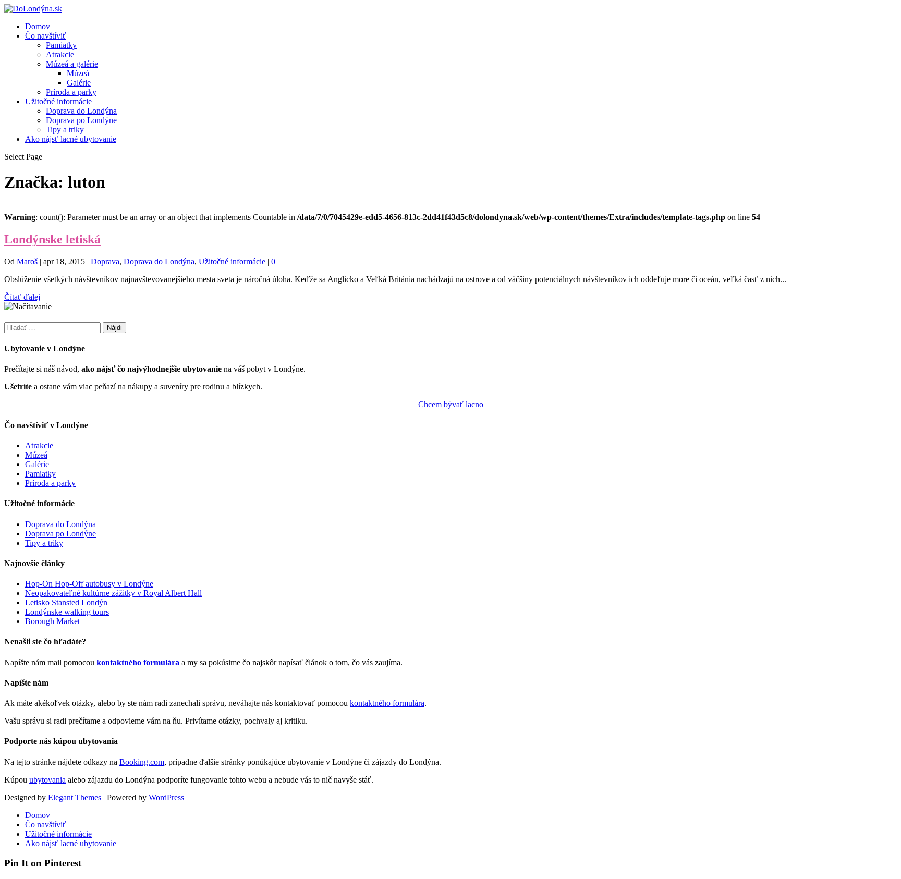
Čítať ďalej (22, 296)
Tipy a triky (65, 129)
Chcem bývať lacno (450, 404)
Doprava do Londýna (81, 110)
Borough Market (52, 621)
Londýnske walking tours (67, 611)
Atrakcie (60, 54)
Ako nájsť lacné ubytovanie (70, 139)
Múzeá (78, 73)
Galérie (79, 82)
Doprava (105, 261)
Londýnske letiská (52, 239)
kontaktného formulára (137, 662)
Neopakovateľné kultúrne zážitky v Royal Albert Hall (113, 593)
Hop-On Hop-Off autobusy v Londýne (89, 583)
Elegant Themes (74, 797)
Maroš (27, 261)
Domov (37, 26)
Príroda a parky (71, 92)
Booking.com (141, 762)
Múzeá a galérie (72, 63)
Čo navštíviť (45, 35)
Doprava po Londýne (81, 120)
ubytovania (47, 779)
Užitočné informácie (58, 101)
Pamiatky (61, 45)
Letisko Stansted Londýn (66, 602)
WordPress (166, 797)
